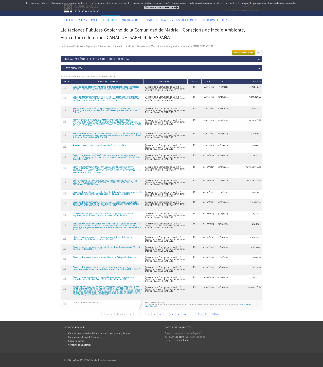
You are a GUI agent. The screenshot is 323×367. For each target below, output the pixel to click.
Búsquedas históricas (215, 20)
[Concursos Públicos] (81, 14)
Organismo (165, 82)
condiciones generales (284, 3)
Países (95, 20)
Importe (256, 82)
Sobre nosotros (76, 341)
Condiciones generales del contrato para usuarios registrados (99, 333)
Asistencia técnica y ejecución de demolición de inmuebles (99, 145)
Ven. (223, 82)
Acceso (244, 11)
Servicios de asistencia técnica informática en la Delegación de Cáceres (105, 257)
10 (185, 314)
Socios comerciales (183, 20)
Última (215, 314)
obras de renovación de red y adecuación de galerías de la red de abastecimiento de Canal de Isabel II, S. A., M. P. (102, 238)
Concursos (110, 20)
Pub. (208, 82)
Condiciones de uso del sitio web (84, 337)
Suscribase (245, 304)
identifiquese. (151, 306)
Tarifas (82, 20)
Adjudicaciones (131, 20)
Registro (235, 11)
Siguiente (202, 314)
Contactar (254, 11)
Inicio (226, 11)
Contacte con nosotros (79, 345)
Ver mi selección (243, 52)
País (194, 82)
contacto (184, 340)
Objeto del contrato (107, 82)
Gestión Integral (156, 20)
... (192, 314)
